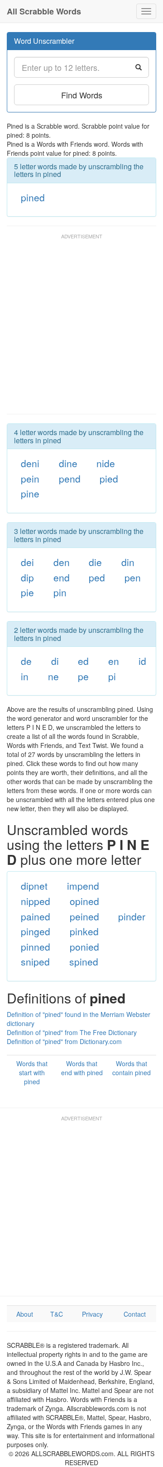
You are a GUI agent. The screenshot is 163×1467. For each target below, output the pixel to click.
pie (27, 592)
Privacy (92, 1313)
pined (33, 197)
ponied (84, 946)
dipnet (34, 885)
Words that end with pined (82, 1068)
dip (27, 577)
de (26, 661)
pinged (35, 931)
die (95, 562)
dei (27, 562)
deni (30, 463)
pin (60, 592)
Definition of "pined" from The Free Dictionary (72, 1032)
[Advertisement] (81, 328)
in (25, 676)
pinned (35, 946)
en (113, 661)
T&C (56, 1313)
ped (97, 577)
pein (30, 478)
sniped (35, 961)
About (24, 1313)
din (127, 562)
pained (35, 916)
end (61, 577)
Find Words (81, 95)
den (61, 562)
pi (112, 676)
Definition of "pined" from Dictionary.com (64, 1041)
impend (83, 885)
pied (109, 478)
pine (30, 493)
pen (133, 577)
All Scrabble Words (44, 11)
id (142, 661)
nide (105, 463)
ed (83, 661)
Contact (135, 1313)
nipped (35, 901)
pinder (131, 916)
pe (83, 676)
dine (68, 463)
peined (84, 916)
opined (84, 901)
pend (70, 478)
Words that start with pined (32, 1072)
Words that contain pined (131, 1068)
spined (83, 961)
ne (53, 676)
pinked (84, 931)
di (55, 661)
